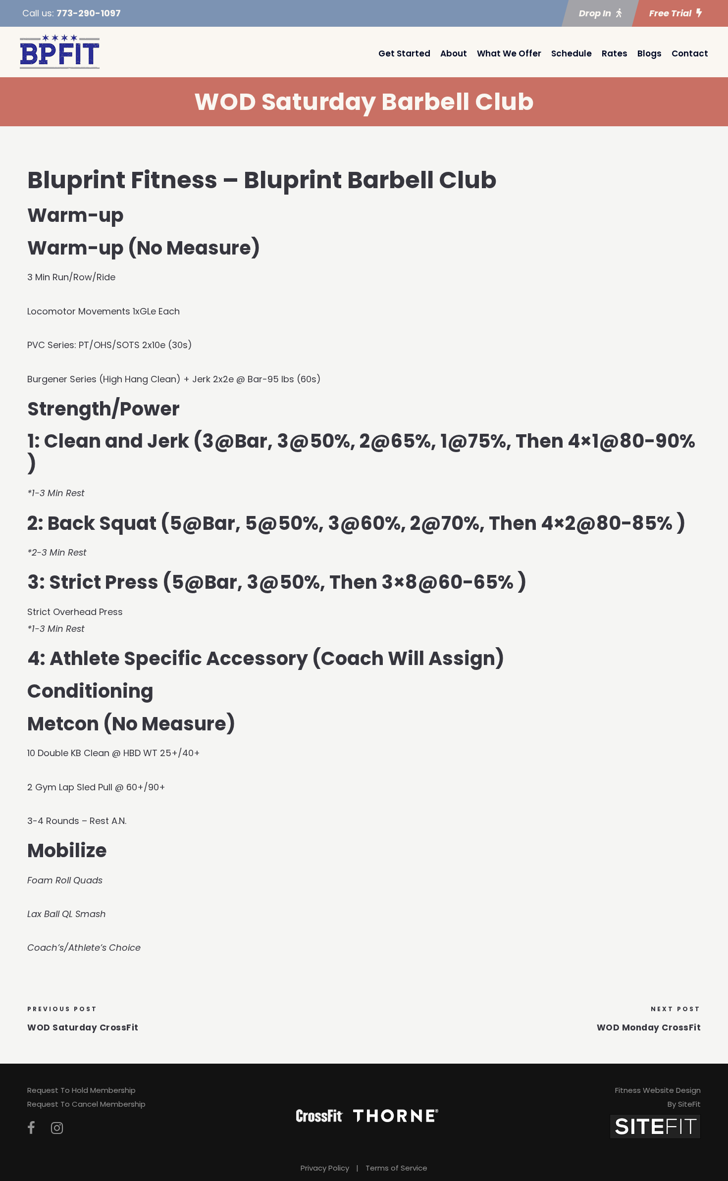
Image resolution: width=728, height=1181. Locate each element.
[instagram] (57, 1128)
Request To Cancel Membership (86, 1104)
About (453, 53)
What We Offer (509, 53)
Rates (614, 53)
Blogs (649, 53)
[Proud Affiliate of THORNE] (395, 1115)
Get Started (404, 53)
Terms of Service (396, 1168)
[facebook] (31, 1128)
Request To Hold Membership (81, 1090)
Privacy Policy (325, 1168)
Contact (690, 53)
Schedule (571, 53)
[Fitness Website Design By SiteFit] (655, 1126)
